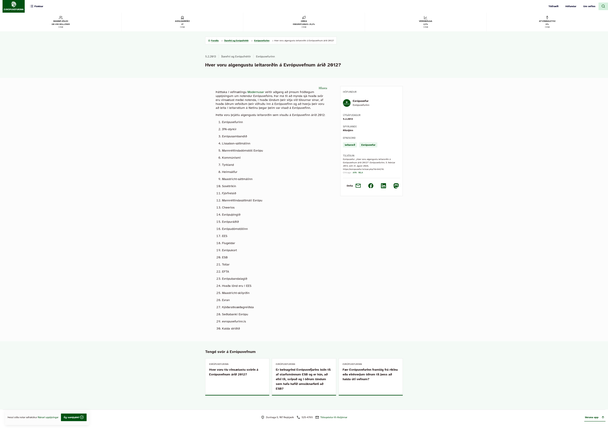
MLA (360, 172)
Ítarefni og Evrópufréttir (236, 56)
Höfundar (570, 6)
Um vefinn (589, 6)
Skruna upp (591, 417)
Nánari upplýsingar (48, 417)
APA (355, 172)
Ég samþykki (72, 417)
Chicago (347, 172)
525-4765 (307, 417)
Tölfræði (553, 6)
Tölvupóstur (333, 417)
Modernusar (255, 92)
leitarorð (350, 144)
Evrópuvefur (361, 101)
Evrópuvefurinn (265, 56)
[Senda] (358, 186)
